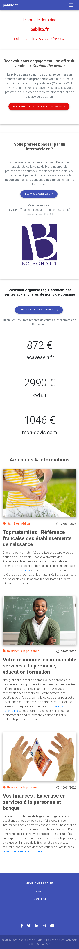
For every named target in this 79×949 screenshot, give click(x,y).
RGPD (40, 891)
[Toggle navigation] (71, 5)
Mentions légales (39, 883)
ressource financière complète (22, 851)
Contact (40, 899)
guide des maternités (16, 570)
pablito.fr (39, 29)
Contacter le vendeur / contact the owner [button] (37, 106)
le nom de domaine (39, 20)
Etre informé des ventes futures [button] (37, 310)
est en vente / (39, 38)
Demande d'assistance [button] (37, 194)
